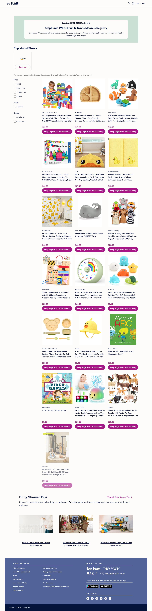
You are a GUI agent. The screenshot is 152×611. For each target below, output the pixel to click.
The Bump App (19, 568)
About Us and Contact (21, 572)
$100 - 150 (21, 92)
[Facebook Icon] (87, 598)
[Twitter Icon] (110, 598)
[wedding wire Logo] (112, 573)
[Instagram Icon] (96, 598)
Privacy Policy (18, 587)
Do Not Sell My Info (50, 568)
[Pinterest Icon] (101, 598)
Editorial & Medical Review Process (56, 587)
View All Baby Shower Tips (118, 497)
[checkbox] (15, 84)
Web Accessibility (49, 579)
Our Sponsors (48, 583)
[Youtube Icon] (105, 598)
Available (20, 117)
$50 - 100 (20, 88)
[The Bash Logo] (112, 568)
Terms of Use (18, 590)
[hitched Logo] (91, 573)
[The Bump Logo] (13, 3)
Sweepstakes (18, 579)
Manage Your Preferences (52, 572)
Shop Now (22, 67)
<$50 (18, 84)
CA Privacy (47, 575)
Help (15, 575)
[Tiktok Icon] (92, 598)
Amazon (19, 107)
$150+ (19, 96)
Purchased (20, 121)
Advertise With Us (20, 583)
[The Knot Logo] (93, 568)
